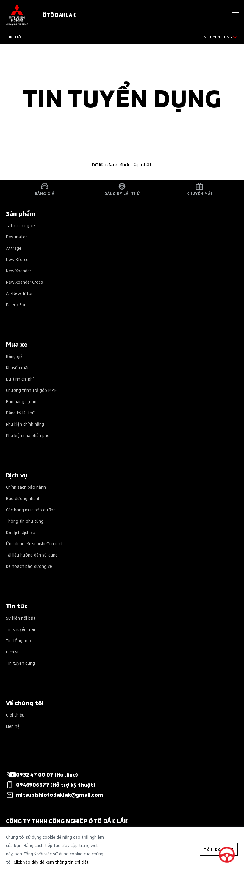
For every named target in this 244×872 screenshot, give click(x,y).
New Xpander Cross (24, 282)
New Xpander (18, 270)
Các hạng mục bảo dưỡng (31, 509)
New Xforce (17, 259)
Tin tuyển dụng (20, 663)
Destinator (16, 236)
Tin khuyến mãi (20, 629)
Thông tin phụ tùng (24, 521)
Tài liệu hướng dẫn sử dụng (32, 554)
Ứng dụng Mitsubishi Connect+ (35, 543)
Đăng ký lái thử (20, 412)
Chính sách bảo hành (26, 487)
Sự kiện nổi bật (20, 617)
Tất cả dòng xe (20, 225)
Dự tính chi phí (20, 378)
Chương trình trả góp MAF (31, 390)
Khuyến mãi (17, 367)
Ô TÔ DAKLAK (59, 14)
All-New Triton (20, 293)
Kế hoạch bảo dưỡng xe (29, 566)
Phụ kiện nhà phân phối (28, 435)
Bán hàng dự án (21, 401)
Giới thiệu (15, 714)
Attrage (13, 248)
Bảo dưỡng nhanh (23, 498)
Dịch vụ (13, 651)
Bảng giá (14, 356)
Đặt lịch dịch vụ (20, 532)
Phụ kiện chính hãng (25, 424)
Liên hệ (13, 726)
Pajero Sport (18, 304)
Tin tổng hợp (18, 640)
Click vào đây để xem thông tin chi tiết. (52, 862)
